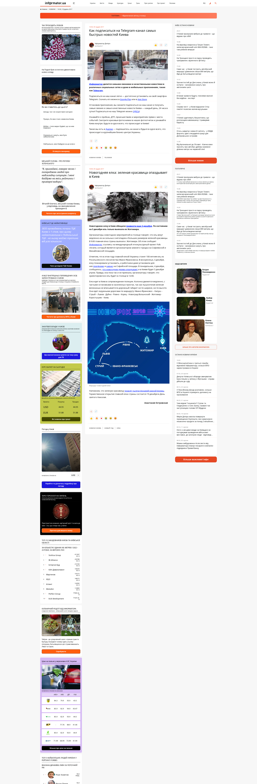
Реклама (172, 3)
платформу (98, 266)
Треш (138, 3)
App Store (142, 99)
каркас (109, 266)
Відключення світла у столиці (134, 16)
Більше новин (196, 160)
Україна (92, 3)
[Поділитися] (161, 45)
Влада (111, 3)
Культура (120, 3)
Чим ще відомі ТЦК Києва (61, 266)
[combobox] (75, 475)
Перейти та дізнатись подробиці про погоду (61, 484)
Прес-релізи (148, 3)
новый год (108, 428)
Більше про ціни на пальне (61, 748)
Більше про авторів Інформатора (196, 347)
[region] (61, 481)
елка (118, 428)
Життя (102, 3)
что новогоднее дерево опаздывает (120, 269)
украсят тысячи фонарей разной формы (144, 390)
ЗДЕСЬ (136, 111)
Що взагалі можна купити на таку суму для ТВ (61, 356)
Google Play (125, 99)
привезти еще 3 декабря (139, 226)
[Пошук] (215, 3)
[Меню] (74, 3)
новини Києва (95, 157)
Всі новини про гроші (61, 419)
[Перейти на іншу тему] (210, 3)
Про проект (161, 3)
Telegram (98, 90)
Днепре (109, 129)
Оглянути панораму (61, 151)
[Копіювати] (166, 45)
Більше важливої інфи (196, 459)
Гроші (130, 3)
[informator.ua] (55, 3)
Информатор (96, 84)
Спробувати (61, 651)
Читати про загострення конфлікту (61, 213)
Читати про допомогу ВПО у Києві (61, 317)
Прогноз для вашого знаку (61, 530)
